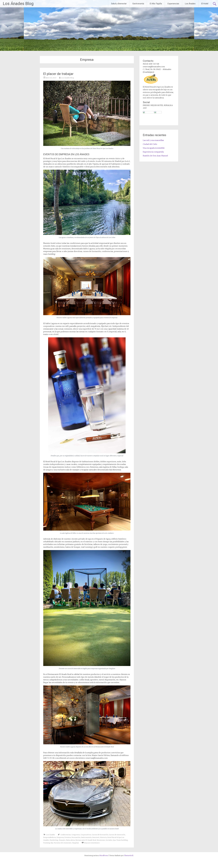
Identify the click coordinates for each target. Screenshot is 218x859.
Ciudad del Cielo (150, 144)
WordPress (103, 855)
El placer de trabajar (58, 74)
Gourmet (95, 837)
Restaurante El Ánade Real (86, 840)
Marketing (54, 840)
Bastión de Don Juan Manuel (155, 156)
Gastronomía (138, 3)
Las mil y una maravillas (153, 140)
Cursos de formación (100, 835)
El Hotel (204, 3)
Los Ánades (190, 3)
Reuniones (101, 840)
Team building (122, 840)
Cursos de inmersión (117, 835)
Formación (76, 837)
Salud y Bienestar (119, 3)
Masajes (62, 840)
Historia (103, 837)
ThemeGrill (128, 855)
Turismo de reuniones (62, 843)
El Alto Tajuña (156, 3)
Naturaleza (70, 840)
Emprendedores (49, 837)
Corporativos (86, 835)
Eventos (67, 837)
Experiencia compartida (153, 152)
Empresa (60, 837)
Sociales (109, 840)
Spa (114, 840)
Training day (48, 843)
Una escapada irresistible (154, 148)
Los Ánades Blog (18, 3)
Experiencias (173, 3)
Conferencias (65, 835)
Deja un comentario (92, 843)
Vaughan (75, 843)
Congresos (75, 835)
